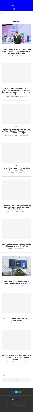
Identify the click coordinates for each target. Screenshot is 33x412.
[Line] (20, 392)
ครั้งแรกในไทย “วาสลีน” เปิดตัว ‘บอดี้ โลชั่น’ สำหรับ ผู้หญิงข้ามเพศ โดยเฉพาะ (16, 169)
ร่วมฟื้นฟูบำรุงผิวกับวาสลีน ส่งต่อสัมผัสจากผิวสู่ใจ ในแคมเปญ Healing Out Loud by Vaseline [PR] (16, 357)
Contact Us (15, 403)
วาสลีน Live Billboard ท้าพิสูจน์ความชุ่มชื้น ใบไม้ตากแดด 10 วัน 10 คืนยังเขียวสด (16, 245)
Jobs (20, 403)
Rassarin (12, 172)
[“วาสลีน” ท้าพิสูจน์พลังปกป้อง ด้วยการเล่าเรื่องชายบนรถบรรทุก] (16, 303)
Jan (13, 55)
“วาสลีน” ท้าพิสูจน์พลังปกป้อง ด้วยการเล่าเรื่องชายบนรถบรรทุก (16, 319)
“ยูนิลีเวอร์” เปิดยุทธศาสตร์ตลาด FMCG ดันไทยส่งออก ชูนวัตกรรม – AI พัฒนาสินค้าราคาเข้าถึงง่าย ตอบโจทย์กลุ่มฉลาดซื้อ (16, 51)
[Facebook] (13, 392)
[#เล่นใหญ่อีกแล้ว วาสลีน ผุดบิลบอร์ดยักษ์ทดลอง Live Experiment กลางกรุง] (16, 266)
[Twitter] (16, 392)
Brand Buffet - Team (12, 96)
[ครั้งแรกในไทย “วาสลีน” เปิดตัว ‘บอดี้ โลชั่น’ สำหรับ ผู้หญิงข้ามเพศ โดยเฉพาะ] (16, 153)
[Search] (31, 13)
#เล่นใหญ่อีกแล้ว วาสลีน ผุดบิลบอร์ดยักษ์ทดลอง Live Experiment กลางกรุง (16, 282)
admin (11, 248)
